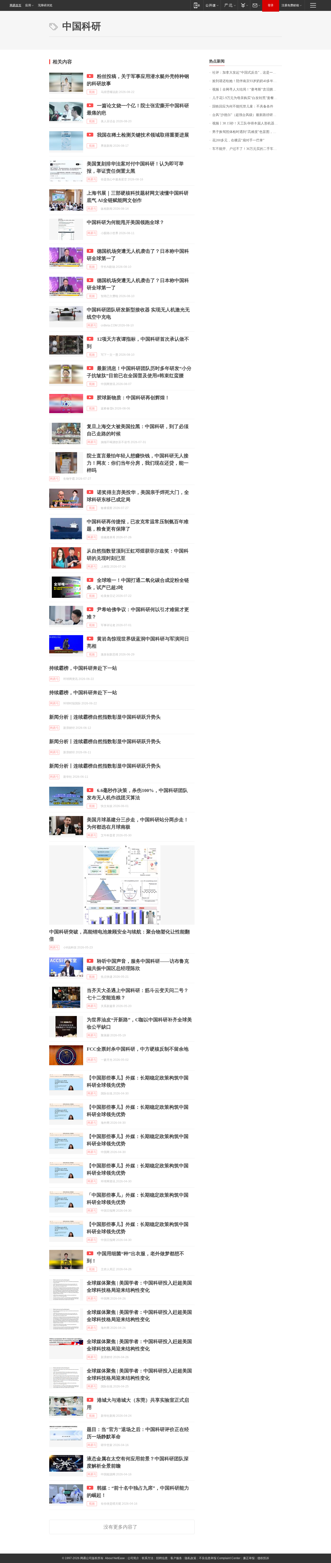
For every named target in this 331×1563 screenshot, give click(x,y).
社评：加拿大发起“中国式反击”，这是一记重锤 (247, 72)
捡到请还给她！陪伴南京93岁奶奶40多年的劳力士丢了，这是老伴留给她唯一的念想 (247, 81)
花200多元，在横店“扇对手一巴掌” (238, 140)
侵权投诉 (263, 1558)
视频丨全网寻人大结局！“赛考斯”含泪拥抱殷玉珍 (247, 89)
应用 (28, 5)
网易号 (91, 179)
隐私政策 (190, 1558)
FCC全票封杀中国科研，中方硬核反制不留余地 (138, 1049)
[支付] (244, 5)
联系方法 (147, 1558)
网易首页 (15, 5)
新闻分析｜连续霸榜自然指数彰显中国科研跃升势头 (105, 717)
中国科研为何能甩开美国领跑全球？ (125, 222)
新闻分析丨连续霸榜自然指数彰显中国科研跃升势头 (105, 741)
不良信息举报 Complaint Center (219, 1558)
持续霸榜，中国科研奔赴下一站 (83, 668)
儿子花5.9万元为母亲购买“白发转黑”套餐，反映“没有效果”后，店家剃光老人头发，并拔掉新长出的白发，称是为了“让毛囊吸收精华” (247, 98)
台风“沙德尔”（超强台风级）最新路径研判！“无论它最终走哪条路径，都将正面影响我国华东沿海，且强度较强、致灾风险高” (247, 115)
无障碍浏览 (45, 5)
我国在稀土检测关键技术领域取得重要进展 (143, 135)
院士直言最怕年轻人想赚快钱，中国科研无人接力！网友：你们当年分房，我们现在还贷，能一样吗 (138, 463)
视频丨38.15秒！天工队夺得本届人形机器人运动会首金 (247, 123)
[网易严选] (229, 5)
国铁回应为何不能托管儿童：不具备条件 (242, 106)
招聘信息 (162, 1558)
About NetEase (115, 1558)
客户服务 (176, 1558)
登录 (271, 5)
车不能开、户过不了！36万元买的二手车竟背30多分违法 (247, 149)
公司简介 (133, 1558)
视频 (92, 92)
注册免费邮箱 (290, 5)
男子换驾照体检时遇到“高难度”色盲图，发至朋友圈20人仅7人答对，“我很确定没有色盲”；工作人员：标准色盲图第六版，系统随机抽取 (247, 132)
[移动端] (196, 5)
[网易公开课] (212, 5)
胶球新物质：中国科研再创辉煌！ (133, 397)
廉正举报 (249, 1558)
